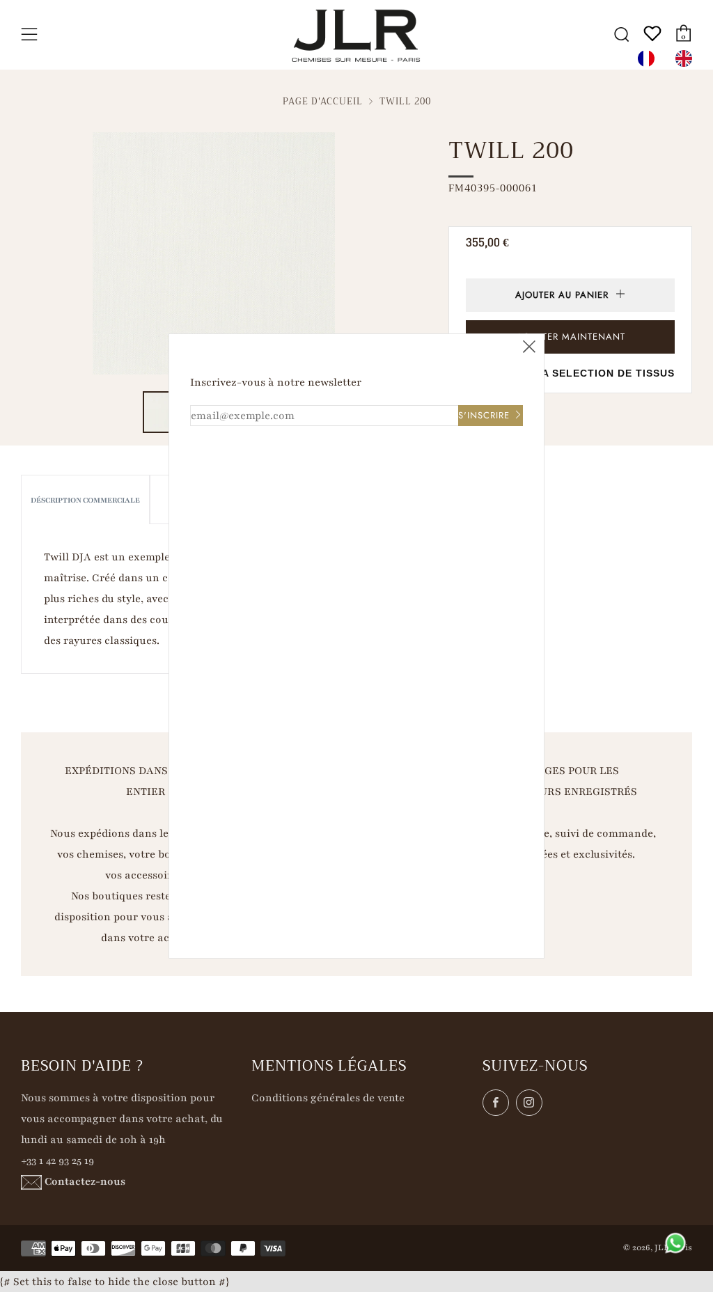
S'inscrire (484, 415)
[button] (164, 412)
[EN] (687, 58)
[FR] (649, 58)
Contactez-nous (85, 1181)
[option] (687, 58)
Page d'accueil (323, 101)
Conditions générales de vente (328, 1098)
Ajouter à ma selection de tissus (571, 373)
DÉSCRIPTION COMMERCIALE (85, 500)
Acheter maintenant (570, 336)
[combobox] (649, 58)
